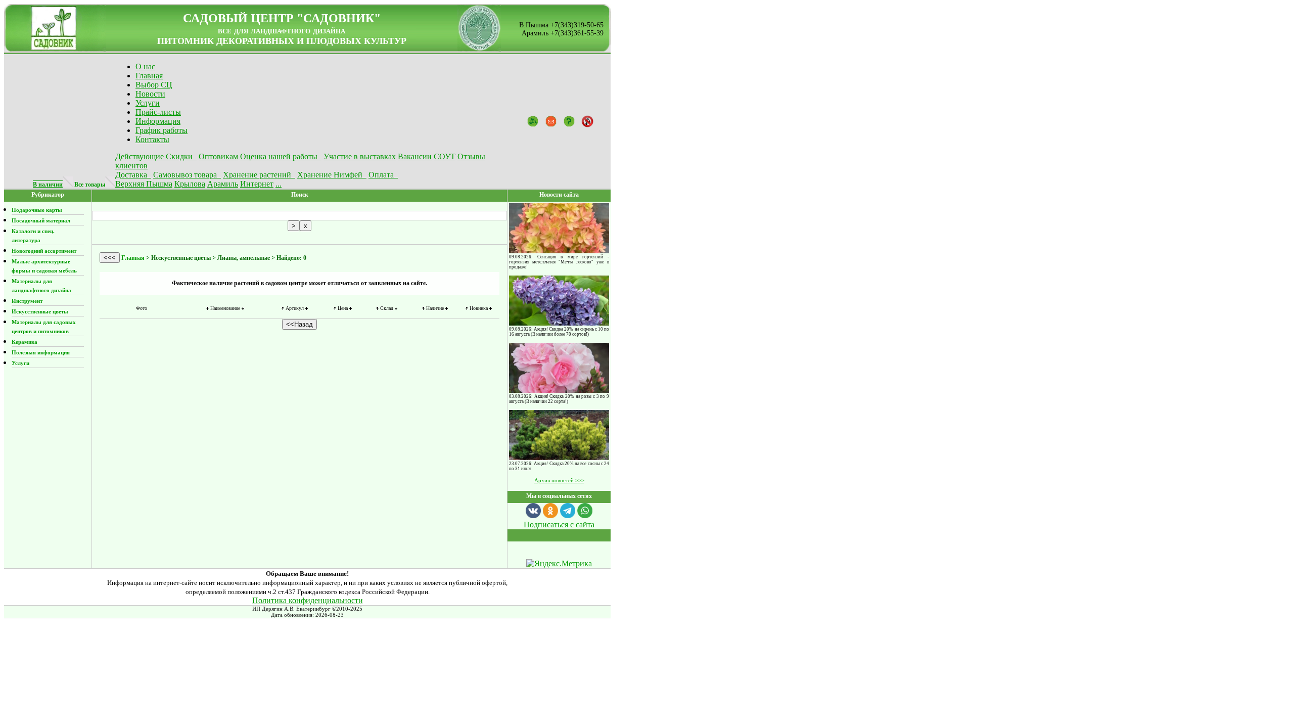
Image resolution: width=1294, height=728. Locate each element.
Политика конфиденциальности (307, 600)
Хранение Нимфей (331, 174)
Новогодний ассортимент (44, 251)
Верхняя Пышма (143, 183)
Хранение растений (259, 174)
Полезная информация (41, 352)
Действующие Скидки (156, 156)
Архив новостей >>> (559, 480)
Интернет (256, 183)
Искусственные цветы (40, 311)
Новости (150, 93)
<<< (110, 257)
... (278, 183)
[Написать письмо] (551, 120)
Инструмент (27, 301)
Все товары (89, 184)
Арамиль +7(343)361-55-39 (563, 33)
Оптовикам (218, 156)
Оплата (383, 174)
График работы (161, 130)
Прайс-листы (158, 112)
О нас (145, 66)
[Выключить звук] (587, 120)
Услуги (147, 103)
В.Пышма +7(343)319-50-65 (561, 25)
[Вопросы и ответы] (569, 120)
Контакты (152, 139)
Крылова (189, 183)
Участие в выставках (360, 156)
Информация (157, 121)
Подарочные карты (37, 210)
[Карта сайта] (533, 120)
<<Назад (299, 324)
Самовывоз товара (187, 174)
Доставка (133, 174)
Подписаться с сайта (559, 524)
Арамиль (222, 183)
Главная (149, 75)
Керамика (24, 342)
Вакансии (415, 156)
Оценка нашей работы (280, 156)
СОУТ (444, 156)
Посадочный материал (41, 220)
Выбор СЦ (153, 84)
